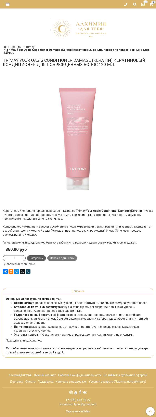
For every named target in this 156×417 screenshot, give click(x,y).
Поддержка (45, 381)
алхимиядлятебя (20, 375)
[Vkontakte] (84, 392)
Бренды (16, 47)
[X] (22, 271)
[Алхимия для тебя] (78, 25)
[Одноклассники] (11, 271)
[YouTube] (75, 392)
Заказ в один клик (62, 258)
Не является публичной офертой (125, 375)
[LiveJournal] (28, 271)
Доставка (16, 381)
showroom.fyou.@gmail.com (78, 404)
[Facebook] (80, 392)
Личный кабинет (45, 375)
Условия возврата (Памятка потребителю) (117, 381)
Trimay (30, 47)
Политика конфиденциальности (79, 375)
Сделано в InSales (78, 411)
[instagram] (71, 392)
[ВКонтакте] (5, 271)
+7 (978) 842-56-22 (78, 400)
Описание (78, 291)
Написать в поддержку (71, 381)
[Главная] (5, 47)
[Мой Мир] (16, 271)
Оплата (30, 381)
